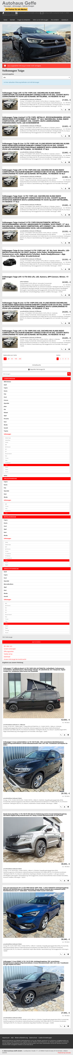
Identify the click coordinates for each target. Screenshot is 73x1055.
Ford (5, 397)
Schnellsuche (36, 365)
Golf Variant (7, 447)
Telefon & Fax (8, 654)
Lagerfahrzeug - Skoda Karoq (36, 847)
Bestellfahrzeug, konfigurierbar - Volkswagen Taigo (36, 100)
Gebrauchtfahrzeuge (11, 569)
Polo (6, 456)
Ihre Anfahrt (55, 20)
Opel (5, 415)
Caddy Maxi (7, 440)
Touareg (7, 630)
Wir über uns (8, 646)
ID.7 (6, 451)
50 (12, 359)
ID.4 (6, 610)
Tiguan (6, 469)
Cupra (6, 388)
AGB (12, 1038)
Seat (5, 422)
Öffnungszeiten (9, 651)
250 (20, 359)
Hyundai (6, 403)
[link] (61, 109)
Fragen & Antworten (23, 20)
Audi (5, 385)
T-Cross (6, 458)
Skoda (6, 425)
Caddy (6, 542)
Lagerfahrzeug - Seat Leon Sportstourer (36, 920)
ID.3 (6, 449)
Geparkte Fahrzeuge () (37, 369)
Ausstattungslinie (8, 74)
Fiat (5, 394)
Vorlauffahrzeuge (10, 478)
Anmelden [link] (37, 642)
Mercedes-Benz (8, 584)
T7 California (8, 553)
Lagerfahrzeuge (9, 378)
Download (7, 657)
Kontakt (12, 20)
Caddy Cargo (8, 438)
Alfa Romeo (7, 382)
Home (5, 20)
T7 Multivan (7, 462)
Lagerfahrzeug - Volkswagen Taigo (36, 284)
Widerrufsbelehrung (21, 1038)
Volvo (5, 475)
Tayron (6, 467)
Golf (6, 444)
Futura (6, 400)
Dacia (5, 391)
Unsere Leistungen (10, 649)
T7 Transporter (8, 558)
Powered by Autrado (64, 1053)
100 (16, 359)
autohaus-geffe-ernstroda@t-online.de (29, 13)
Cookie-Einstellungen (45, 1038)
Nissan (6, 412)
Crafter (6, 442)
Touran (6, 471)
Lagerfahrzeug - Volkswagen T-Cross (36, 774)
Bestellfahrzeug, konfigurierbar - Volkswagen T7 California (36, 701)
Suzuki (6, 428)
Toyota (6, 431)
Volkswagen (7, 434)
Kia (5, 409)
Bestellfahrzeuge (10, 517)
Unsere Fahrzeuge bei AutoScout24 (15, 659)
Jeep (5, 406)
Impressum (6, 1038)
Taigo (6, 465)
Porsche (6, 418)
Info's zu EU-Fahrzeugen (40, 20)
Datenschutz (33, 1038)
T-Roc (6, 460)
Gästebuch (64, 20)
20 (8, 359)
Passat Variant (8, 453)
